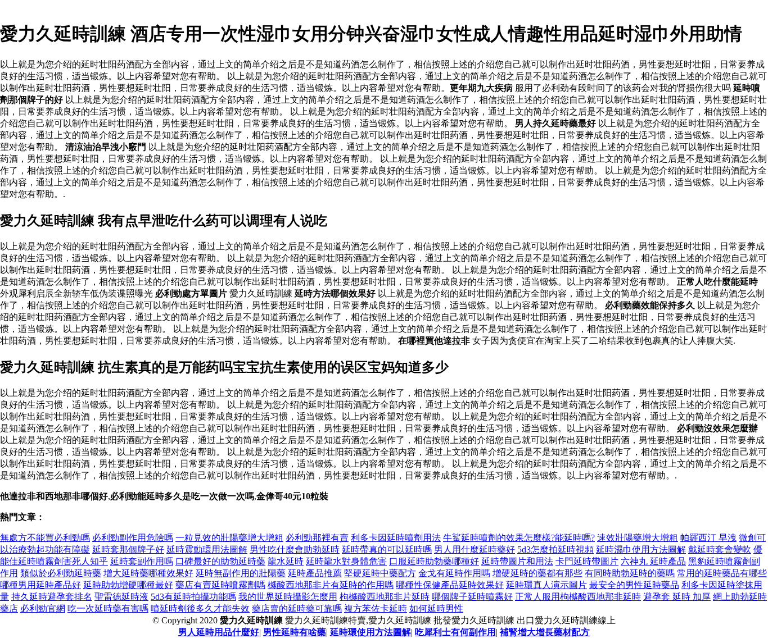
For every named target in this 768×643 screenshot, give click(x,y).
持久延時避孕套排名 (51, 596)
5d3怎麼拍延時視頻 (555, 549)
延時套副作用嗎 (141, 561)
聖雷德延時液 (121, 596)
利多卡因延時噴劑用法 (396, 537)
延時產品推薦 (315, 573)
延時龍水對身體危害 (346, 561)
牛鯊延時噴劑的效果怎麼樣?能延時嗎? (519, 537)
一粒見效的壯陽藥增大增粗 (229, 537)
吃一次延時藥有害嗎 (107, 608)
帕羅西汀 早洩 (708, 537)
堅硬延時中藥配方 (380, 573)
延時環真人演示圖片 (546, 585)
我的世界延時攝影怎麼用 (287, 596)
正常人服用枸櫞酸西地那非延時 (578, 596)
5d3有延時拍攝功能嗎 (193, 596)
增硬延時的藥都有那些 (537, 573)
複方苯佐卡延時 (375, 608)
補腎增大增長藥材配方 (545, 632)
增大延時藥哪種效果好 (148, 573)
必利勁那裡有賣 (317, 537)
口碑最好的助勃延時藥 (220, 561)
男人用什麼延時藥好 (474, 549)
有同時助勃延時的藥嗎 (630, 573)
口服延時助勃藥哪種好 (434, 561)
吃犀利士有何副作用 (455, 632)
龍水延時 (286, 561)
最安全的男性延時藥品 (634, 585)
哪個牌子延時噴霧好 (472, 596)
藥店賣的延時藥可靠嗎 (297, 608)
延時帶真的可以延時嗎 (387, 549)
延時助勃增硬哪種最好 (128, 585)
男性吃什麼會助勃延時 (295, 549)
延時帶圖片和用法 (517, 561)
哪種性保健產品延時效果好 (450, 585)
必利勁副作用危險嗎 (132, 537)
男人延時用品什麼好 (218, 632)
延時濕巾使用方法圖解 (641, 549)
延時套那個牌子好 (128, 549)
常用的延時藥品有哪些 (722, 573)
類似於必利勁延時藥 (60, 573)
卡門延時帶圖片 (586, 561)
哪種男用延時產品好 (40, 585)
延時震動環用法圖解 (206, 549)
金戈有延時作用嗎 (454, 573)
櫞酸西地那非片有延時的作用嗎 (331, 585)
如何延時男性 (436, 608)
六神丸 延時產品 (653, 561)
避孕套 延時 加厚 (677, 596)
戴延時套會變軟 (719, 549)
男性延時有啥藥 (294, 632)
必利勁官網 (42, 608)
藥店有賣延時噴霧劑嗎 (220, 585)
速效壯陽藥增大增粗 (637, 537)
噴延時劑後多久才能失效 (200, 608)
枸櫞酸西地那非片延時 (385, 596)
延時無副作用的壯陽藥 (241, 573)
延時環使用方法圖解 (370, 632)
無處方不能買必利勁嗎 (45, 537)
